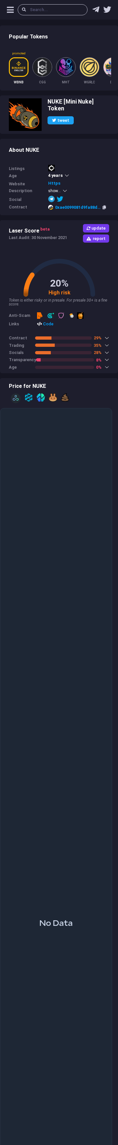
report (99, 238)
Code (47, 323)
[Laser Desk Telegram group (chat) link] (95, 11)
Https (54, 183)
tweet (63, 120)
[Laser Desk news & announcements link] (107, 11)
